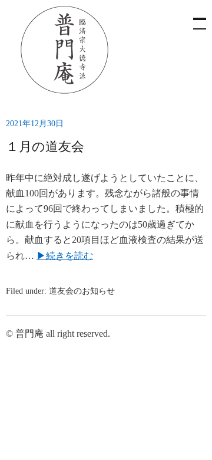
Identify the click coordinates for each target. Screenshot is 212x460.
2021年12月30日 (35, 123)
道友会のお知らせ (82, 291)
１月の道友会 (45, 146)
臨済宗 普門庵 (65, 50)
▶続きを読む (65, 256)
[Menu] (194, 17)
